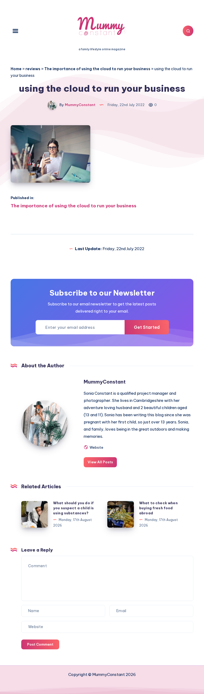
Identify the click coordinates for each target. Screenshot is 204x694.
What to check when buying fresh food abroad (158, 508)
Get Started (147, 327)
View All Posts (100, 462)
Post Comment (40, 644)
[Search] (188, 31)
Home (16, 68)
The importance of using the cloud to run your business (97, 68)
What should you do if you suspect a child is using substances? (73, 508)
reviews (33, 68)
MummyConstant (105, 382)
